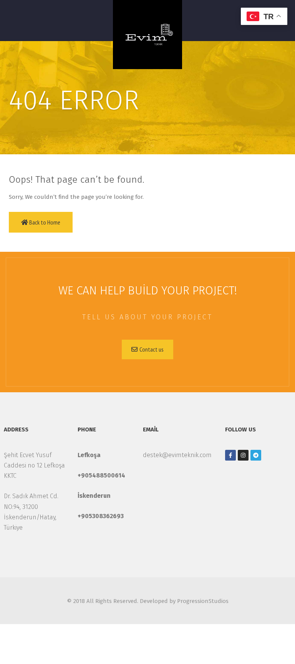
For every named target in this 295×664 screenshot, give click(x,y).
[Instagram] (243, 455)
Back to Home (44, 222)
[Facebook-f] (230, 455)
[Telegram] (255, 455)
